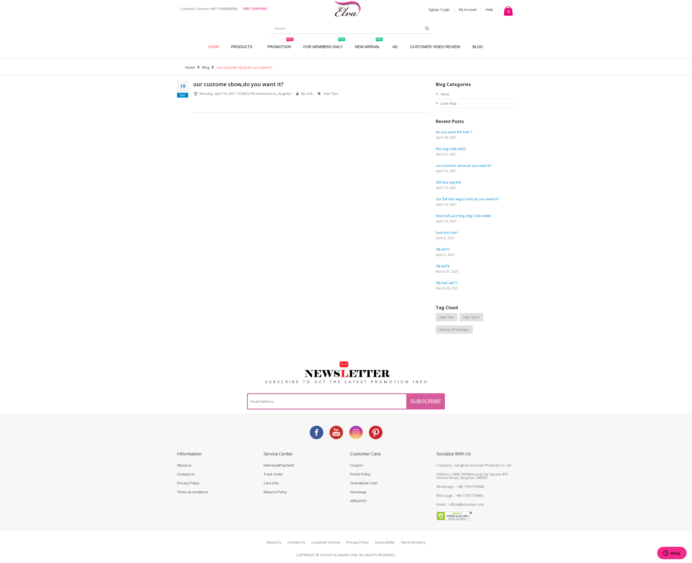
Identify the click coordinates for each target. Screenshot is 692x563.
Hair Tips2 (471, 317)
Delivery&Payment (279, 465)
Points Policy (360, 474)
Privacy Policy (188, 483)
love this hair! (447, 232)
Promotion (280, 44)
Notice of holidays (454, 329)
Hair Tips (331, 93)
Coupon (356, 465)
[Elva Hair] (347, 8)
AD (395, 47)
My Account (468, 9)
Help (489, 9)
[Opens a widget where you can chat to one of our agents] (672, 553)
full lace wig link (448, 182)
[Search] (427, 28)
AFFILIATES (358, 500)
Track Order (273, 474)
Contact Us (186, 474)
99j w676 (443, 266)
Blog (478, 47)
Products (241, 47)
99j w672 (443, 249)
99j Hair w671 (446, 282)
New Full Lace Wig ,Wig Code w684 (463, 215)
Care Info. (272, 483)
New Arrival (368, 44)
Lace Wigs (449, 103)
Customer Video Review (435, 47)
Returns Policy (275, 491)
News (445, 94)
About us (184, 465)
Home (190, 67)
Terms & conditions (192, 491)
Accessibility (385, 542)
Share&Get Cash (364, 483)
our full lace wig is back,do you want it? (467, 198)
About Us (274, 542)
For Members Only (324, 44)
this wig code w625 (451, 148)
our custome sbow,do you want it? (238, 84)
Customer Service (325, 542)
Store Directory (413, 542)
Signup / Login (439, 9)
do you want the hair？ (454, 131)
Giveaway (358, 491)
